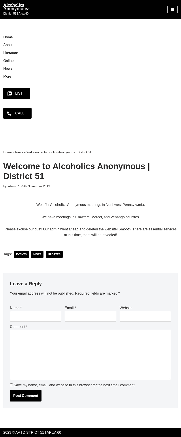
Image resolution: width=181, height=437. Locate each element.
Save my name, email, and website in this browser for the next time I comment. (74, 385)
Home (8, 37)
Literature (10, 53)
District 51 (33, 432)
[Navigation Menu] (172, 9)
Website (126, 308)
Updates (54, 254)
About (8, 45)
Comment (18, 327)
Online (8, 61)
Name (16, 308)
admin (12, 186)
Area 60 (54, 432)
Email (70, 308)
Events (21, 254)
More (7, 76)
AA (17, 432)
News (7, 68)
